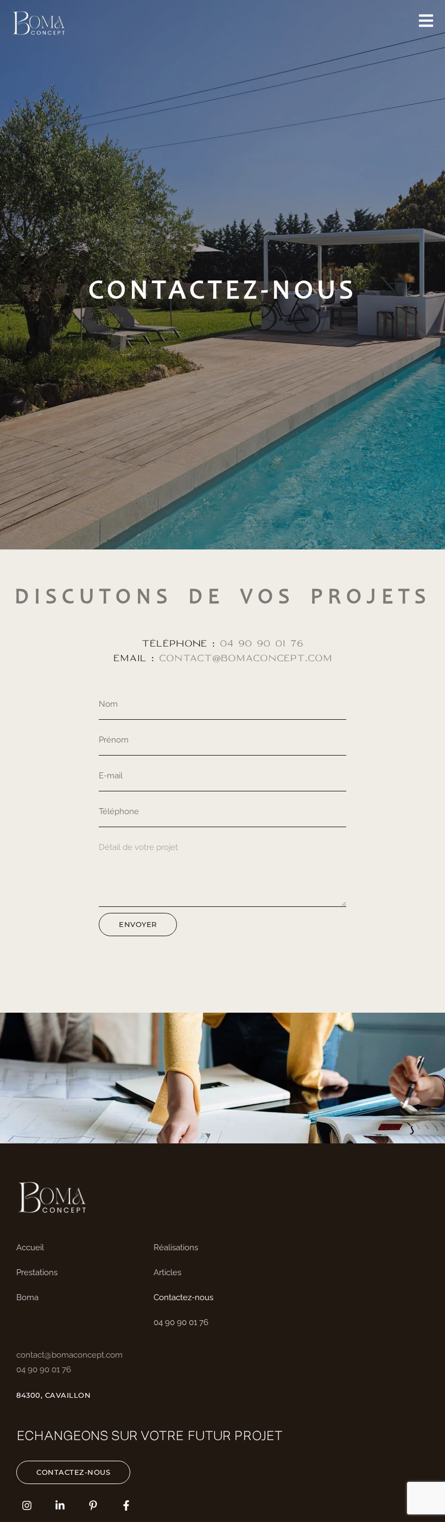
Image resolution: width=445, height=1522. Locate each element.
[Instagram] (26, 1505)
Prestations (37, 1272)
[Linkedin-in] (59, 1505)
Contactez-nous (183, 1297)
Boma (27, 1297)
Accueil (30, 1247)
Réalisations (176, 1247)
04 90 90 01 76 (261, 643)
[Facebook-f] (126, 1505)
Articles (167, 1272)
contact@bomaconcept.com (243, 658)
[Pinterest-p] (92, 1505)
